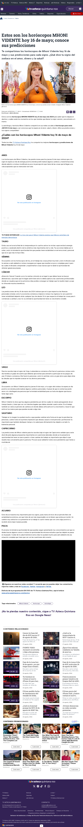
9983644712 (45, 807)
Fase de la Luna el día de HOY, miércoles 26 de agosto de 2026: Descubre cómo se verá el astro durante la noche (71, 667)
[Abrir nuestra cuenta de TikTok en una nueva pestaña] (41, 786)
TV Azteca (14, 3)
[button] (41, 825)
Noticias (46, 3)
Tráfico (41, 13)
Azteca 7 (32, 3)
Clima (34, 13)
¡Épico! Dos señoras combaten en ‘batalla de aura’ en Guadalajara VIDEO (71, 650)
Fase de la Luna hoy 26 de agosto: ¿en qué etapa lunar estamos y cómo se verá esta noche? (31, 666)
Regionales (70, 3)
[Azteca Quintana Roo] (41, 9)
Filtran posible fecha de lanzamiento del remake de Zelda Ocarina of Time (31, 694)
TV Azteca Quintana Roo (22, 142)
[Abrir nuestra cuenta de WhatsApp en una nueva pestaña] (49, 786)
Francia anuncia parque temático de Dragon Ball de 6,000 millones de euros (71, 680)
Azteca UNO (23, 3)
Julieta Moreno (14, 113)
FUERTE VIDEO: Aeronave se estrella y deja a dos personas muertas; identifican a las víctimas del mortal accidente (31, 652)
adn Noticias (55, 3)
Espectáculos (61, 13)
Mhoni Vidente (23, 603)
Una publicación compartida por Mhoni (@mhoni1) (29, 229)
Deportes (39, 3)
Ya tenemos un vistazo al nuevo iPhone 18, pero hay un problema (30, 680)
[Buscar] (80, 8)
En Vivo (78, 14)
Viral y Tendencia (23, 13)
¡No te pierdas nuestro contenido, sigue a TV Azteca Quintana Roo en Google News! (38, 613)
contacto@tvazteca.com (49, 805)
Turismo (12, 13)
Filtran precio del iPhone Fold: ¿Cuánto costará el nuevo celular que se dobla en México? (71, 695)
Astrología (48, 603)
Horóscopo (36, 603)
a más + (78, 3)
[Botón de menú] (2, 9)
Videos (63, 3)
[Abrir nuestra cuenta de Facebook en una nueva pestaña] (45, 786)
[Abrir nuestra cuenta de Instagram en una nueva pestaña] (38, 786)
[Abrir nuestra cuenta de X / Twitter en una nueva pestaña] (34, 786)
